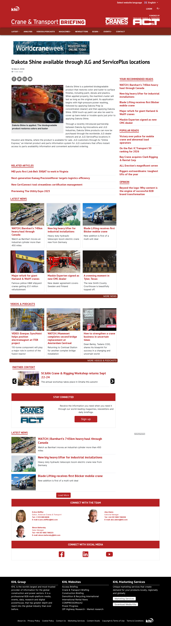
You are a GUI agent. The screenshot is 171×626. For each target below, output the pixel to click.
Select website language (129, 2)
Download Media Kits (125, 604)
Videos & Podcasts (45, 32)
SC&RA (95, 32)
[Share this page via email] (30, 79)
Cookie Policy (48, 621)
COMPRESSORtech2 (72, 602)
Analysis (28, 32)
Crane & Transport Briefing (75, 590)
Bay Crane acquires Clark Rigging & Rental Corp (139, 158)
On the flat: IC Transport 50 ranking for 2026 (135, 149)
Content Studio (93, 621)
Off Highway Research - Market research (82, 609)
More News (109, 296)
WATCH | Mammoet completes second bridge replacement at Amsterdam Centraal (62, 338)
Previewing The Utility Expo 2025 (30, 191)
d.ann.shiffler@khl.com (48, 520)
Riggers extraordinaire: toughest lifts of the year (139, 172)
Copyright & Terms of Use (113, 621)
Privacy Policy (34, 621)
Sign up (86, 419)
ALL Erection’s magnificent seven (139, 165)
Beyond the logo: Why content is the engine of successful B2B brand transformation (139, 191)
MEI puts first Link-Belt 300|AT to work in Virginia (39, 171)
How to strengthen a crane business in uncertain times (99, 337)
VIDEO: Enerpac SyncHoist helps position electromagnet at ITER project (27, 338)
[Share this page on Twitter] (19, 79)
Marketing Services (124, 598)
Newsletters (81, 32)
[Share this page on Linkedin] (24, 79)
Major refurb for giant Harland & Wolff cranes (25, 277)
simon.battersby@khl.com (49, 535)
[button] (112, 381)
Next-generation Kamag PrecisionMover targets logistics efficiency (50, 178)
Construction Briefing (73, 593)
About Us (22, 621)
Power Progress (70, 606)
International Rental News (75, 599)
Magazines (64, 32)
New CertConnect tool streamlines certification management (46, 184)
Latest (14, 32)
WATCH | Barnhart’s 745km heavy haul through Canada (27, 231)
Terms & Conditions (135, 621)
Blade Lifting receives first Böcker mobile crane (99, 230)
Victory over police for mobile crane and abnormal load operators (137, 139)
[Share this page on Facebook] (14, 79)
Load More (63, 495)
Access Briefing (70, 586)
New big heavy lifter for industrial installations (62, 230)
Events (107, 32)
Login (149, 9)
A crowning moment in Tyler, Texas (96, 277)
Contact (120, 32)
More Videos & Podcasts (102, 360)
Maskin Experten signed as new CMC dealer (63, 277)
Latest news (18, 198)
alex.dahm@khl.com (119, 520)
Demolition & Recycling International (80, 596)
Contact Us (61, 621)
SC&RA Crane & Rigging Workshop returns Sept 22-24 (73, 375)
